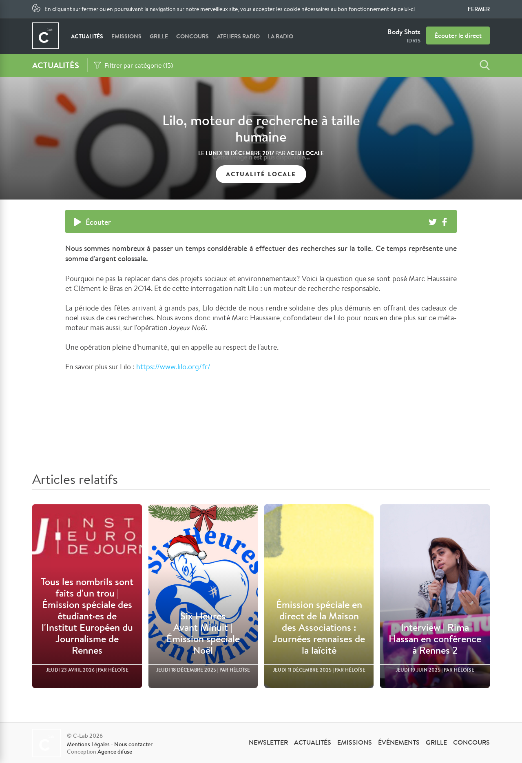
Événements (399, 742)
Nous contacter (133, 744)
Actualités (87, 36)
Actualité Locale (261, 174)
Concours (192, 36)
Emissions (126, 36)
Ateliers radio (238, 36)
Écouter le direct (458, 35)
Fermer (479, 9)
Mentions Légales (88, 744)
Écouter (98, 222)
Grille (159, 36)
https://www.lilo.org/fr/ (173, 366)
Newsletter (268, 742)
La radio (280, 36)
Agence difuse (114, 751)
